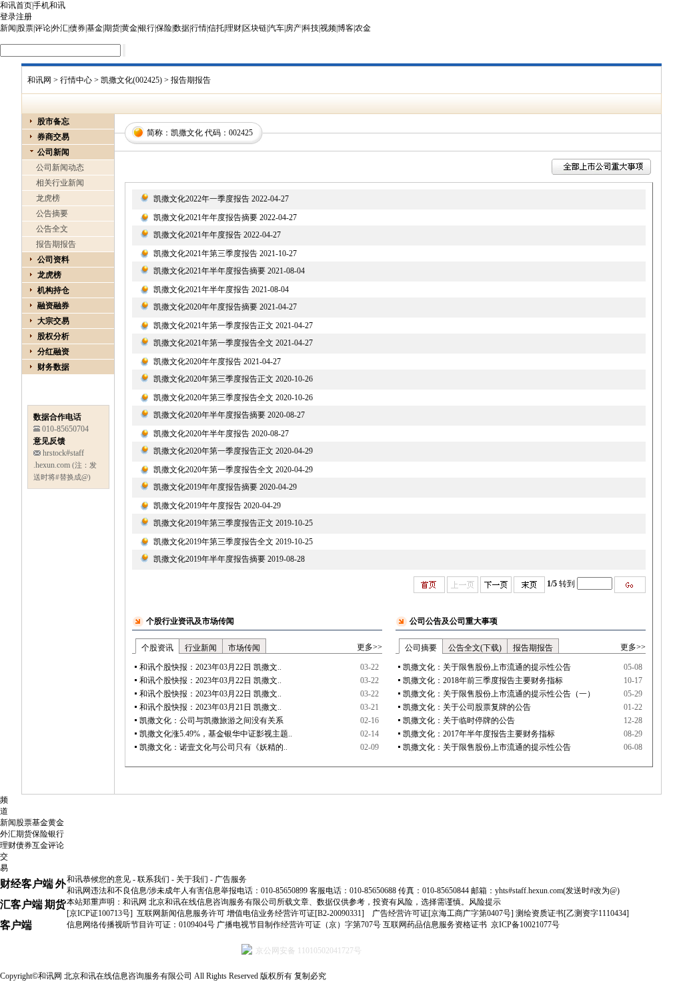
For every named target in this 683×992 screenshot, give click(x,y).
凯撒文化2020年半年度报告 (201, 433)
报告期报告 (56, 244)
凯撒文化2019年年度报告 (197, 505)
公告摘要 (52, 213)
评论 (43, 28)
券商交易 (53, 136)
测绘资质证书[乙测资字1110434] (572, 913)
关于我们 (192, 879)
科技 (311, 28)
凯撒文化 (187, 132)
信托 (216, 28)
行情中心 (76, 80)
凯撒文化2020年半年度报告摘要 (209, 415)
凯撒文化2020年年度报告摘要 (205, 307)
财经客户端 (26, 883)
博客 (345, 28)
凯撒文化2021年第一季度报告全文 (213, 343)
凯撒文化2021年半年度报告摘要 (209, 271)
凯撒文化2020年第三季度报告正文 (213, 379)
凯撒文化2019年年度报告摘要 (205, 487)
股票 (25, 28)
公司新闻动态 (60, 167)
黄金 (129, 28)
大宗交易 (53, 321)
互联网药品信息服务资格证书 (435, 924)
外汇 (60, 28)
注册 (24, 16)
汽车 (276, 28)
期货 (112, 28)
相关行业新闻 (60, 182)
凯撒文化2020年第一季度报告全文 (213, 469)
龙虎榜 (48, 198)
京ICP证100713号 (99, 913)
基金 (95, 28)
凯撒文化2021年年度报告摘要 (205, 217)
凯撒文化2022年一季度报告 (201, 198)
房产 (293, 28)
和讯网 (39, 80)
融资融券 (53, 305)
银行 (147, 28)
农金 (363, 28)
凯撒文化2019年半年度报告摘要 (209, 559)
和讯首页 (16, 5)
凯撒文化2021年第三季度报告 (205, 253)
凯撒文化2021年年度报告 (197, 234)
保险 (164, 28)
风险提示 (485, 902)
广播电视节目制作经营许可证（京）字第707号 (299, 924)
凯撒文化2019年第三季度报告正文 (213, 523)
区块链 (255, 28)
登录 (8, 16)
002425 (241, 132)
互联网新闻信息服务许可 (181, 913)
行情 (199, 28)
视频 (328, 28)
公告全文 (52, 228)
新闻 (8, 28)
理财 (233, 28)
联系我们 (153, 879)
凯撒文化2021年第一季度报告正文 (213, 325)
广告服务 (231, 879)
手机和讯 (49, 5)
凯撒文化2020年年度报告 (197, 361)
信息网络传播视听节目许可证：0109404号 (141, 924)
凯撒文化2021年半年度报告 (201, 289)
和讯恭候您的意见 (99, 879)
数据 (181, 28)
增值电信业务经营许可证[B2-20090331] (295, 913)
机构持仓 (53, 290)
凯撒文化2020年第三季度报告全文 (213, 397)
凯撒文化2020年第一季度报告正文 (213, 451)
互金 (40, 845)
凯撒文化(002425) (131, 80)
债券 (77, 28)
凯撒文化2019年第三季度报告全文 (213, 541)
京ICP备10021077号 (525, 924)
